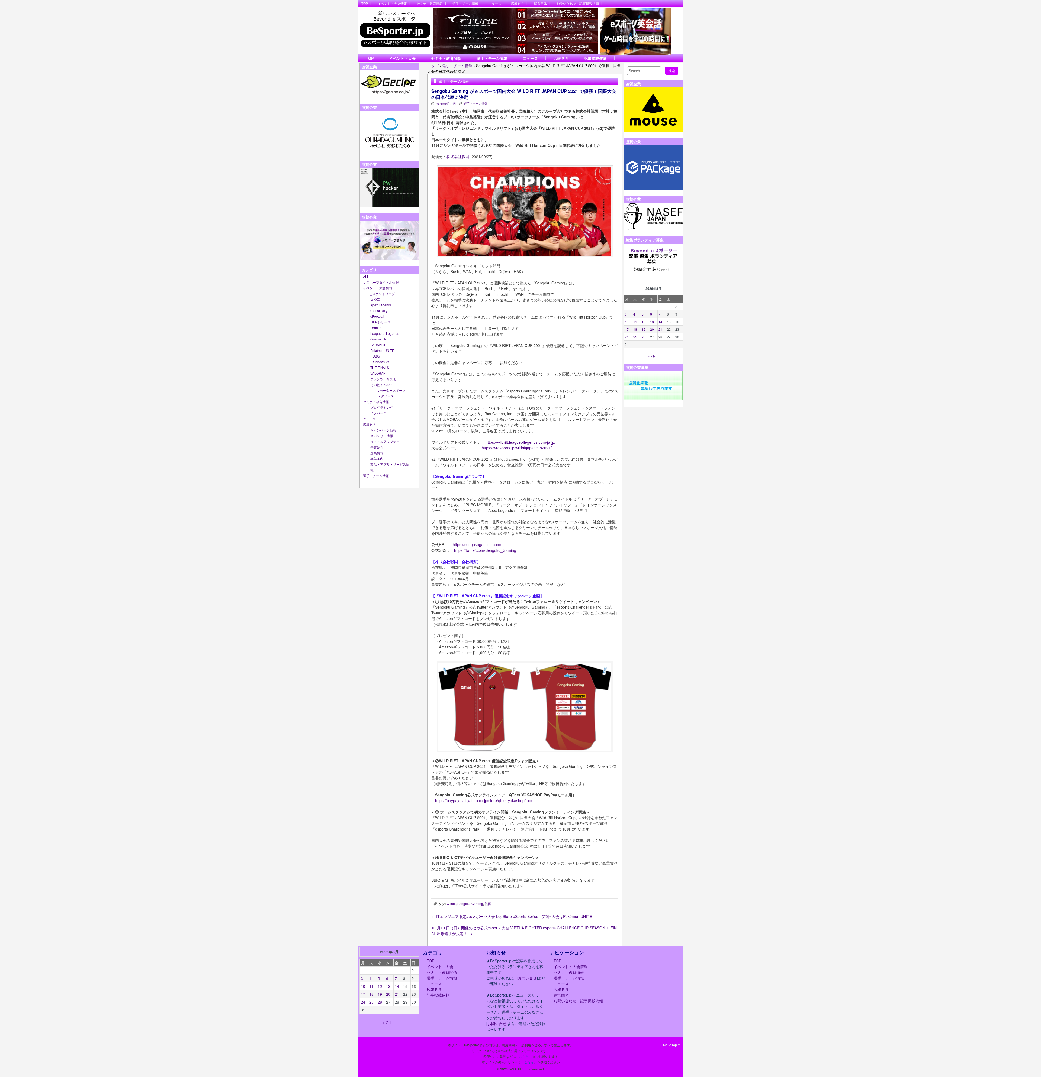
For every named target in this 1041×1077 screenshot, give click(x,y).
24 (627, 337)
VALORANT (379, 373)
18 (635, 329)
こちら (524, 1056)
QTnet (451, 903)
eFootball (377, 316)
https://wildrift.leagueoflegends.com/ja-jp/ (520, 442)
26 (643, 337)
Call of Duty (378, 310)
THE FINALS (379, 367)
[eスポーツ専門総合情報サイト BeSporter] (395, 31)
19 (643, 329)
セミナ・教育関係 (446, 58)
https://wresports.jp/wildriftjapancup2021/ (517, 447)
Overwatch (378, 339)
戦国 (488, 903)
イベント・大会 (402, 58)
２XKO (375, 299)
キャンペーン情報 (383, 430)
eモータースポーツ (392, 390)
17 (627, 329)
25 (635, 337)
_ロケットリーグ (382, 293)
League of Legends (384, 333)
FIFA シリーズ (380, 322)
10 (627, 321)
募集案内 (376, 458)
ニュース (494, 3)
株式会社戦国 (457, 156)
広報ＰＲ (517, 3)
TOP (364, 3)
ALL (366, 276)
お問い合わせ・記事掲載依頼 (578, 3)
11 (635, 321)
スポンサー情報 (381, 435)
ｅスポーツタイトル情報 (381, 282)
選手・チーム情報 (465, 3)
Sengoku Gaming (470, 903)
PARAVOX (377, 344)
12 (643, 321)
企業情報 (376, 452)
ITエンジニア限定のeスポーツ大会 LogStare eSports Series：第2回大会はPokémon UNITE (511, 916)
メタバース (386, 396)
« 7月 (652, 356)
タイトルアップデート (386, 441)
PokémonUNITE (382, 350)
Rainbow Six (379, 361)
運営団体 (540, 3)
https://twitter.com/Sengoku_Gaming (485, 550)
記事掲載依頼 (595, 58)
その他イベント (381, 384)
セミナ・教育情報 (430, 3)
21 (660, 329)
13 (652, 321)
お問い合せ (527, 978)
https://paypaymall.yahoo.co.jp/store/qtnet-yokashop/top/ (483, 800)
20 (652, 329)
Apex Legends (381, 305)
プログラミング (381, 407)
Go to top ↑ (671, 1045)
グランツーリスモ (383, 379)
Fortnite (375, 327)
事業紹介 (376, 447)
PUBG (375, 356)
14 (660, 321)
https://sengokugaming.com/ (477, 544)
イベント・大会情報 (392, 3)
